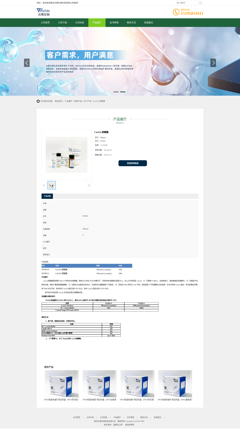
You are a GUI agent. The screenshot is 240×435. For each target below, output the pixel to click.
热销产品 (78, 101)
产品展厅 (96, 22)
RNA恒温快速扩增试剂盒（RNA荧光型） (62, 400)
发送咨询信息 (133, 163)
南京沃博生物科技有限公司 (105, 421)
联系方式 (131, 22)
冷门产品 (87, 101)
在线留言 (148, 22)
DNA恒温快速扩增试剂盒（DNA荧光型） (138, 400)
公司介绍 (62, 22)
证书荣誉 (114, 22)
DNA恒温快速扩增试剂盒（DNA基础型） (175, 400)
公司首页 (45, 22)
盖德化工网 (117, 425)
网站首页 (58, 101)
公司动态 (79, 22)
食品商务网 (129, 425)
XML (143, 421)
